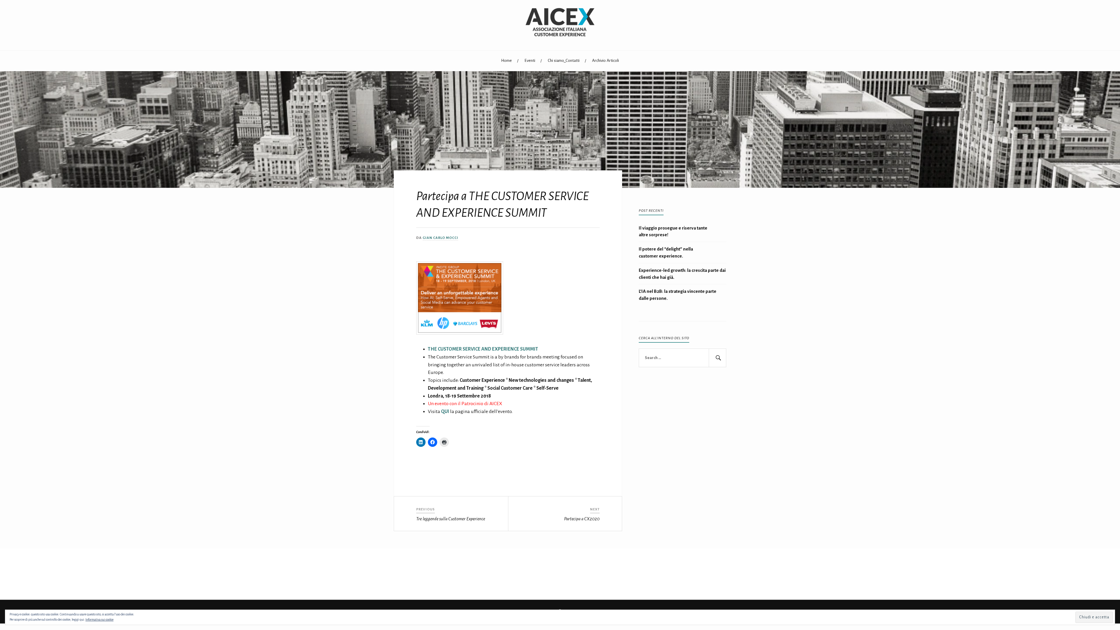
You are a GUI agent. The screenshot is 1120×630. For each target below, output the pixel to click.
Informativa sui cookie (99, 619)
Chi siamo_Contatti (564, 60)
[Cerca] (717, 358)
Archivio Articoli (605, 60)
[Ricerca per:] (682, 358)
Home (506, 60)
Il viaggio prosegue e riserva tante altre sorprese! (673, 231)
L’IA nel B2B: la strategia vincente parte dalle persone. (677, 295)
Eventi (529, 60)
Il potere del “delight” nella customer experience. (666, 252)
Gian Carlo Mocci (440, 238)
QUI (445, 411)
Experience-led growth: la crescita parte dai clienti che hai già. (682, 274)
